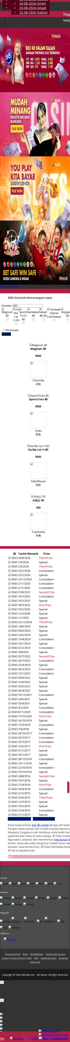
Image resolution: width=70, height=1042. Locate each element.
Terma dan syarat (55, 954)
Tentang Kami (13, 954)
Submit (6, 334)
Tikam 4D (35, 962)
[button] (5, 286)
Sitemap (63, 958)
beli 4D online (40, 825)
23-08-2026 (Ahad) (32, 8)
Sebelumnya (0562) (19, 819)
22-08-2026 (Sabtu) (33, 12)
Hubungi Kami (48, 958)
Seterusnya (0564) (44, 819)
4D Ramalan (36, 954)
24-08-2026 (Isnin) (32, 3)
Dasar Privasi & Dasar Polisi (17, 958)
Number (7, 305)
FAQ (36, 958)
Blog (25, 954)
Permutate (12, 330)
